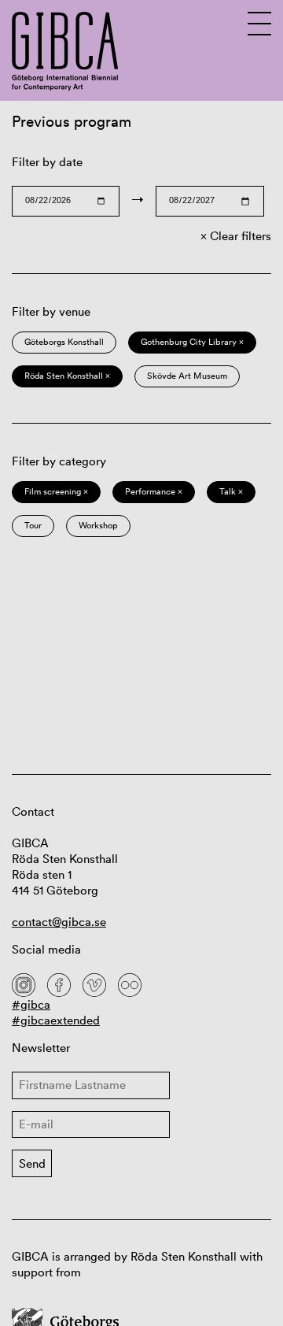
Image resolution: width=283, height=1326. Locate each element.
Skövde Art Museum (187, 375)
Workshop (98, 525)
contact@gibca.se (59, 921)
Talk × (231, 491)
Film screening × (56, 491)
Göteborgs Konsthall (64, 341)
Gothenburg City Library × (192, 341)
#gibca (31, 1004)
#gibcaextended (56, 1020)
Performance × (153, 491)
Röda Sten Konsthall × (67, 375)
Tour (33, 525)
